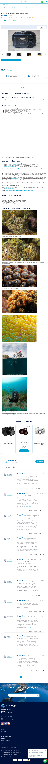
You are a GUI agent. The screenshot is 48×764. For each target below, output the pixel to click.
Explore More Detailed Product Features (11, 60)
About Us (3, 731)
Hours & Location (5, 740)
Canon (22, 179)
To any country (35, 76)
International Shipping (37, 75)
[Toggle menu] (5, 1)
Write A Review (40, 461)
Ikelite (18, 179)
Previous (3, 54)
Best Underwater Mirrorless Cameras (11, 752)
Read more (33, 484)
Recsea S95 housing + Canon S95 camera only (12, 163)
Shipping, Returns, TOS (6, 736)
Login (2, 743)
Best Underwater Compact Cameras (10, 750)
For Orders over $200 (12, 76)
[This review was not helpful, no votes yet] (43, 489)
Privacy (3, 738)
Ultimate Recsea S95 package (9, 166)
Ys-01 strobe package (16, 164)
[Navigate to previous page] (18, 677)
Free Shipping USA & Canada (14, 75)
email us (6, 187)
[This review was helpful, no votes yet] (40, 489)
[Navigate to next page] (30, 677)
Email (2, 70)
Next (45, 54)
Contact (3, 734)
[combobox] (24, 5)
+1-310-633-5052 (8, 70)
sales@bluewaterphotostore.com (22, 168)
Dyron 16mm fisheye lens (9, 188)
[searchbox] (8, 467)
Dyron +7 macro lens (21, 288)
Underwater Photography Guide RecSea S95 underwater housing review (19, 190)
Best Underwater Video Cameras (9, 757)
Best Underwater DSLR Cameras (9, 754)
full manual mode (15, 178)
